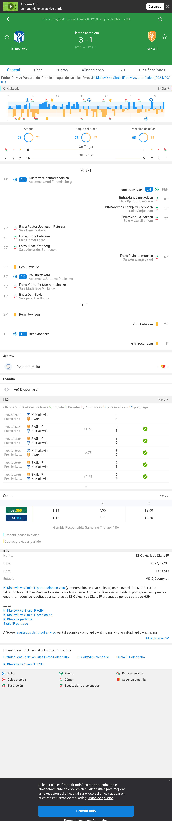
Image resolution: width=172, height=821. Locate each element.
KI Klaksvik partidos (17, 619)
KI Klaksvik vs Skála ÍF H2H (23, 610)
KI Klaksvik (11, 88)
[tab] (13, 70)
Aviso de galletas (100, 798)
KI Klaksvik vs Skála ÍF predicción (27, 615)
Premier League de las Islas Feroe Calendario (36, 657)
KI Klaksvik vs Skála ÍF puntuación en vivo (34, 588)
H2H (6, 399)
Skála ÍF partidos (15, 623)
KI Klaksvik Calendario (93, 657)
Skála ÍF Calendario (131, 657)
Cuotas (8, 495)
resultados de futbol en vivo (36, 632)
